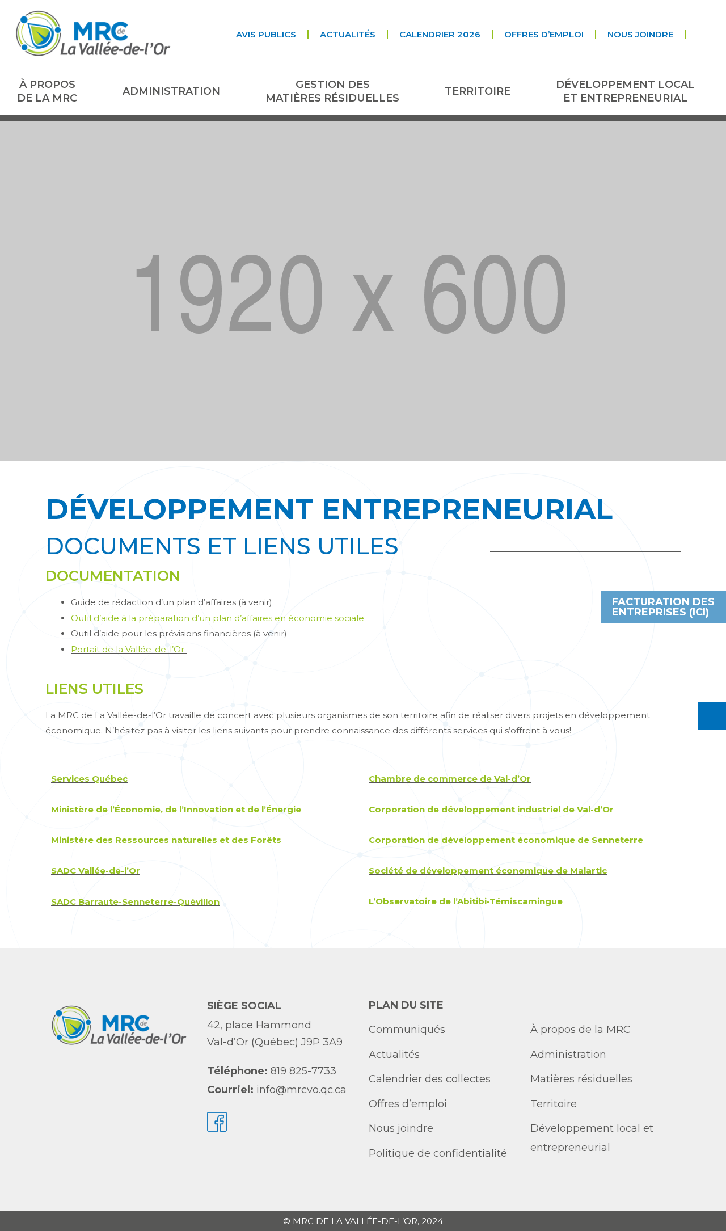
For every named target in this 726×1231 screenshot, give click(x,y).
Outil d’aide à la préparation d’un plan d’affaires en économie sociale (217, 618)
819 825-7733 (303, 1071)
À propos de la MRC (47, 91)
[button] (695, 34)
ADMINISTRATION (171, 91)
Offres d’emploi (544, 34)
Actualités (347, 34)
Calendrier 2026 (439, 34)
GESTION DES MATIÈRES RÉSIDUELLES (332, 91)
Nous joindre (640, 34)
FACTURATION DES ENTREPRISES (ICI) (663, 607)
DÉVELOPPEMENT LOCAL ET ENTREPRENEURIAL (625, 91)
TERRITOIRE (477, 91)
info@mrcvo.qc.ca (301, 1090)
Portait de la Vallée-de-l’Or (129, 649)
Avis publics (266, 34)
